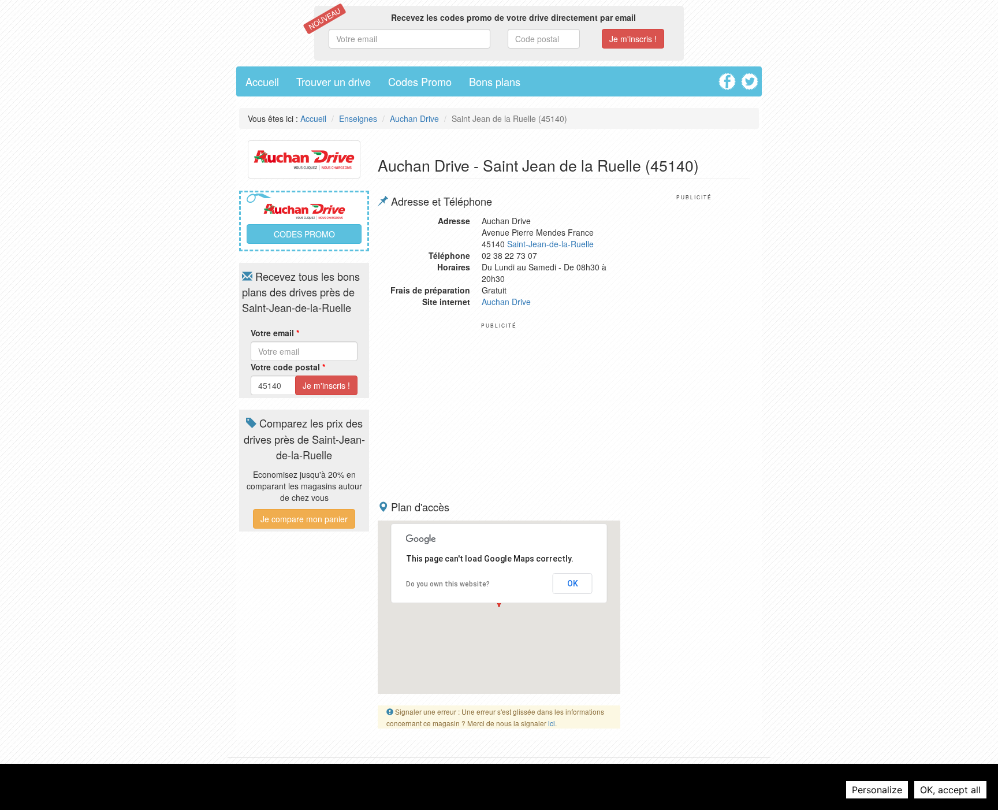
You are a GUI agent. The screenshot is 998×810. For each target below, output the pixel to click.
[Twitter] (751, 77)
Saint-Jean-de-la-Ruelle (550, 244)
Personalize (877, 790)
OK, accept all (950, 790)
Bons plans (494, 81)
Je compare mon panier (304, 519)
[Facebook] (728, 77)
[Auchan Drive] (304, 158)
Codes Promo (420, 81)
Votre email (275, 333)
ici (551, 723)
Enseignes (358, 118)
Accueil (262, 81)
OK (572, 583)
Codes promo (304, 234)
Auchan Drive (414, 118)
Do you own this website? (448, 584)
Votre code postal (288, 367)
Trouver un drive (333, 81)
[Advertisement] (499, 410)
